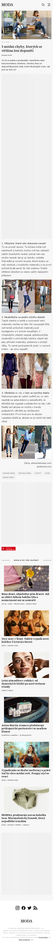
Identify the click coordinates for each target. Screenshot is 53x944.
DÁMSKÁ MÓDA (9, 473)
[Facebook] (23, 908)
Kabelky (26, 825)
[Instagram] (17, 908)
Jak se (4, 604)
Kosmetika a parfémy (10, 735)
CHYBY (47, 473)
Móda (10, 604)
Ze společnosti (25, 735)
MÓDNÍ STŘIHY (8, 478)
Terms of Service (24, 940)
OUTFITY (38, 473)
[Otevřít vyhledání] (43, 4)
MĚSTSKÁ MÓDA (24, 473)
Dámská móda (7, 55)
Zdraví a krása (7, 690)
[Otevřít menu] (48, 4)
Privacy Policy (43, 937)
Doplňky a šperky (14, 825)
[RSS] (35, 908)
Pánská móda (19, 604)
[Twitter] (29, 908)
